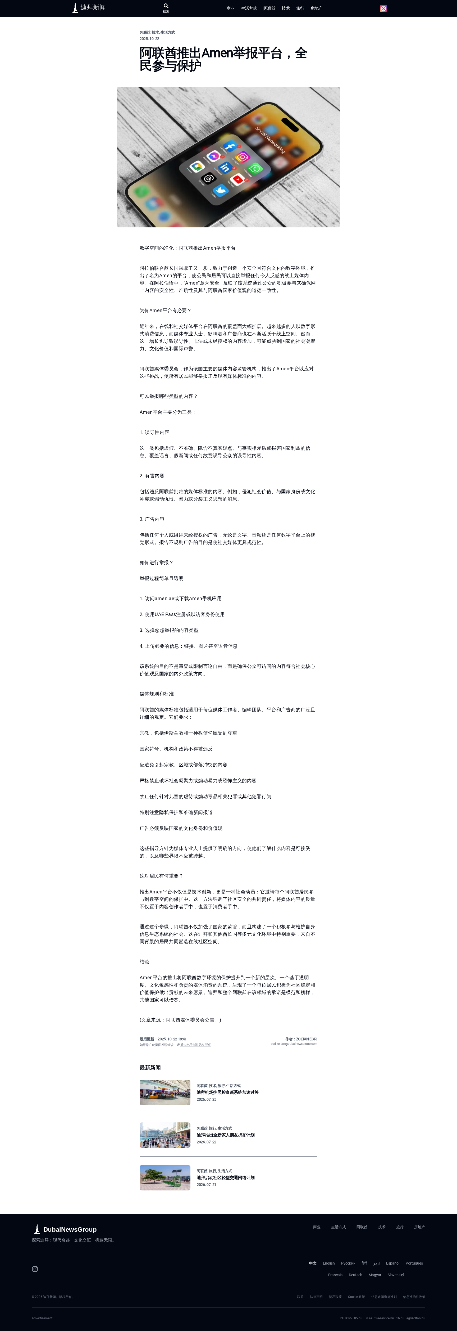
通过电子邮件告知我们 (195, 1045)
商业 (230, 8)
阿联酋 (269, 8)
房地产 (316, 8)
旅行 (300, 8)
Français (335, 1275)
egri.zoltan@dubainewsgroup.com (294, 1044)
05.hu (358, 1318)
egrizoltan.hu (415, 1318)
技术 (286, 8)
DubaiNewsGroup (70, 1229)
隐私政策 (335, 1297)
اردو (376, 1263)
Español (392, 1263)
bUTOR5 (346, 1318)
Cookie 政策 (356, 1297)
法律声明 (316, 1297)
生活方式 (249, 8)
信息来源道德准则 (384, 1297)
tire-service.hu (384, 1318)
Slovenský (396, 1275)
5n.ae (368, 1318)
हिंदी (364, 1263)
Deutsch (355, 1275)
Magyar (375, 1275)
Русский (348, 1263)
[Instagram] (35, 1269)
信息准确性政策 (414, 1297)
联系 (300, 1297)
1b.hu (400, 1318)
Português (414, 1263)
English (329, 1263)
